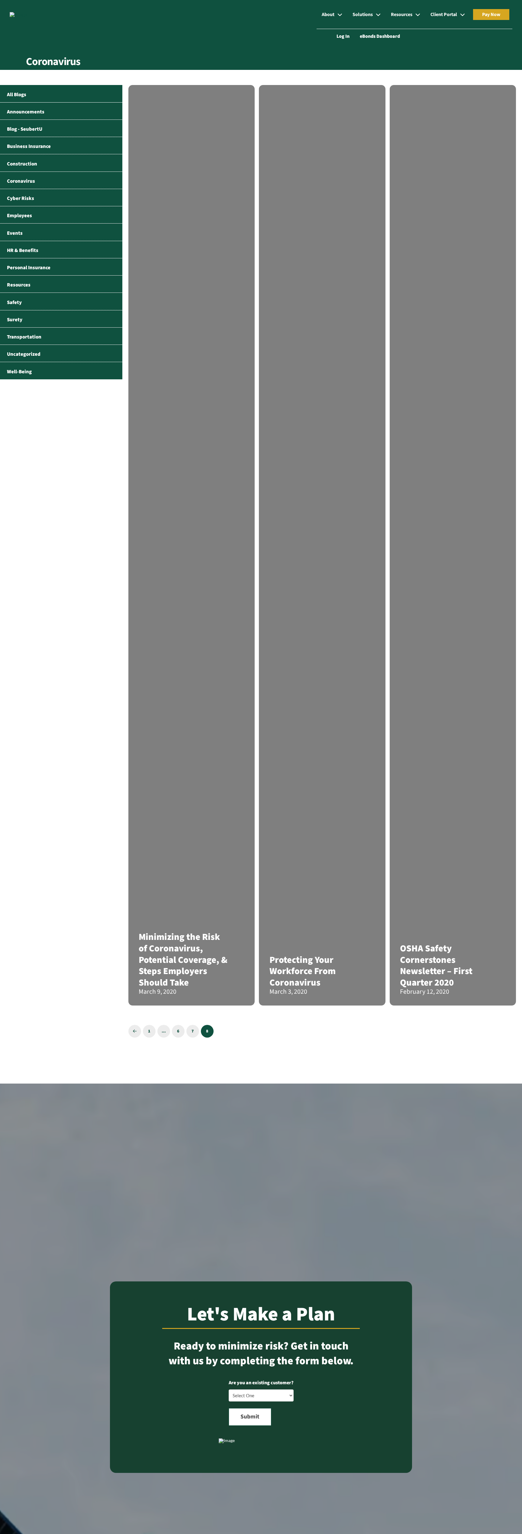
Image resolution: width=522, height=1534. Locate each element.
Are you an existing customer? (261, 1382)
